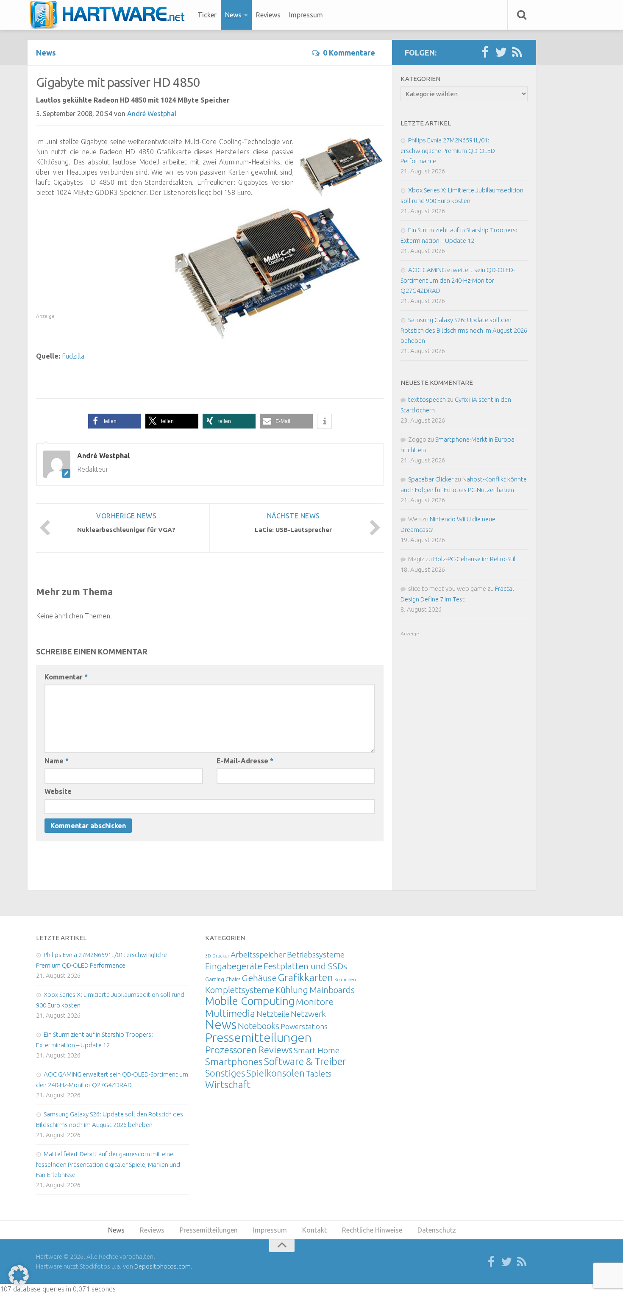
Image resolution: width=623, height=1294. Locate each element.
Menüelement (110, 15)
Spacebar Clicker (430, 479)
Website (58, 791)
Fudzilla (73, 356)
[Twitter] (501, 52)
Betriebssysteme (316, 954)
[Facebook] (484, 52)
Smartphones (234, 1061)
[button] (114, 421)
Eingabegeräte (233, 966)
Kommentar (66, 677)
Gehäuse (259, 978)
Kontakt (314, 1230)
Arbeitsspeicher (258, 954)
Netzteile (272, 1014)
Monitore (315, 1001)
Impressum (306, 15)
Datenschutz (436, 1230)
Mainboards (332, 990)
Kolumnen (345, 979)
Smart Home (316, 1050)
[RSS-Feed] (517, 52)
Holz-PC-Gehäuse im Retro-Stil (474, 558)
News (233, 15)
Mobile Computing (250, 1001)
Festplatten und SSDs (305, 966)
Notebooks (258, 1026)
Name (56, 761)
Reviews (268, 15)
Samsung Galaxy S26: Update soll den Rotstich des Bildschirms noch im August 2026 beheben (463, 330)
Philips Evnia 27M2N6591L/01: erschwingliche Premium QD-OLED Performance (447, 150)
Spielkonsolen (275, 1073)
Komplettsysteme (239, 990)
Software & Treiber (305, 1061)
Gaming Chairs (222, 979)
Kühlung (291, 990)
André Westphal (151, 113)
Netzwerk (308, 1014)
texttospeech (427, 399)
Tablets (318, 1073)
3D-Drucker (217, 955)
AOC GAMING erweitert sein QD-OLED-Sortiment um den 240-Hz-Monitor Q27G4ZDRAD (457, 280)
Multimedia (230, 1013)
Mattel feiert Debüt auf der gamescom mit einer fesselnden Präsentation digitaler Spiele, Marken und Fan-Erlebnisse (108, 1164)
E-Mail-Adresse (245, 761)
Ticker (207, 15)
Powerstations (304, 1026)
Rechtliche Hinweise (372, 1230)
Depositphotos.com (162, 1266)
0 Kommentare (349, 52)
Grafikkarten (305, 977)
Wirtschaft (227, 1084)
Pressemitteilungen (258, 1037)
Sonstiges (225, 1073)
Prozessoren (231, 1049)
